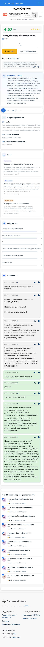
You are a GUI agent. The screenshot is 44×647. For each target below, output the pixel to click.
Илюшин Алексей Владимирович (20, 507)
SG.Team (28, 606)
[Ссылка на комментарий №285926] (35, 282)
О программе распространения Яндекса (22, 19)
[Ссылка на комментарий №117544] (35, 403)
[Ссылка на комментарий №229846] (35, 321)
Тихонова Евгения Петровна (18, 550)
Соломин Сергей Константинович (20, 576)
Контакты (5, 621)
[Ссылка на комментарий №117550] (35, 393)
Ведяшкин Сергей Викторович (19, 533)
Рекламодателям (30, 618)
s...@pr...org (35, 67)
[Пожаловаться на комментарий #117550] (39, 393)
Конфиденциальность (11, 624)
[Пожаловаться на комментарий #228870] (39, 344)
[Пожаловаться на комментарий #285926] (39, 282)
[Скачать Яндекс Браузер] (22, 14)
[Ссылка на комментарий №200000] (35, 372)
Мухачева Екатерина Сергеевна (20, 567)
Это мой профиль (29, 51)
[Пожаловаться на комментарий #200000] (39, 372)
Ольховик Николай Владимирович (20, 524)
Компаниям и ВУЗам (31, 615)
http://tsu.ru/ (13, 58)
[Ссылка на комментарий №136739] (35, 383)
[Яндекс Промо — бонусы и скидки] (22, 9)
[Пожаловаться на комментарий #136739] (39, 383)
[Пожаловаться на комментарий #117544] (39, 403)
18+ (14, 634)
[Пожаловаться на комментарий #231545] (39, 295)
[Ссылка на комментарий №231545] (35, 295)
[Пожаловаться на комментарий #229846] (39, 321)
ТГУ (5, 39)
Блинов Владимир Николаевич (19, 541)
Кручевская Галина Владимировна (21, 516)
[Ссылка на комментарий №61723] (35, 437)
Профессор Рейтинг (13, 3)
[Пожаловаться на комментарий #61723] (39, 437)
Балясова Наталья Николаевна (19, 558)
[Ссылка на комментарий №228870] (35, 344)
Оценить (11, 51)
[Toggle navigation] (40, 3)
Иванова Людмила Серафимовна (20, 499)
